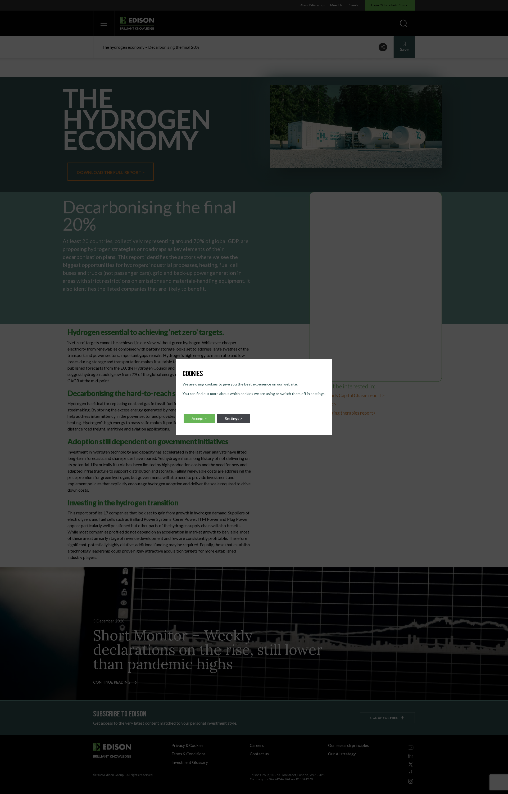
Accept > (199, 418)
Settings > (233, 418)
